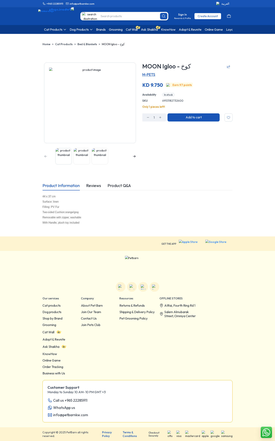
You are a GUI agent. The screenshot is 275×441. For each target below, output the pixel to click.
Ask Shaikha (50, 347)
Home (46, 44)
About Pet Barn (92, 305)
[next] (134, 156)
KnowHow (49, 354)
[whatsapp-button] (266, 432)
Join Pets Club (90, 325)
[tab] (61, 185)
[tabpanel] (137, 209)
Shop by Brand (52, 318)
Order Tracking (52, 367)
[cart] (229, 16)
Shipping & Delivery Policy (137, 312)
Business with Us (53, 373)
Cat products (51, 305)
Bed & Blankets (87, 44)
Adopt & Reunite (53, 339)
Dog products (51, 312)
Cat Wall (48, 332)
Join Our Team (91, 312)
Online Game (51, 360)
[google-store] (219, 244)
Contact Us (89, 318)
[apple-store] (191, 244)
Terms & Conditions (130, 434)
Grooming (49, 325)
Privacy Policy (107, 434)
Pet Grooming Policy (133, 318)
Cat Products (64, 44)
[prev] (45, 156)
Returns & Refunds (132, 305)
